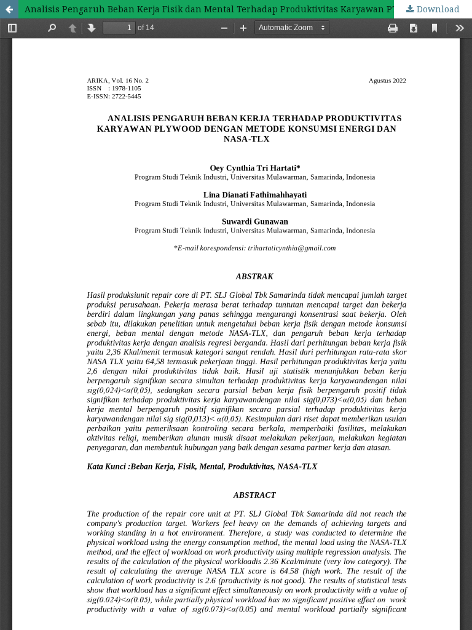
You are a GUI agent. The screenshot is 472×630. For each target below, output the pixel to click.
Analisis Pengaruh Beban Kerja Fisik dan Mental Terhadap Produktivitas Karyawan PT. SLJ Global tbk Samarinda (248, 9)
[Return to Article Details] (9, 9)
